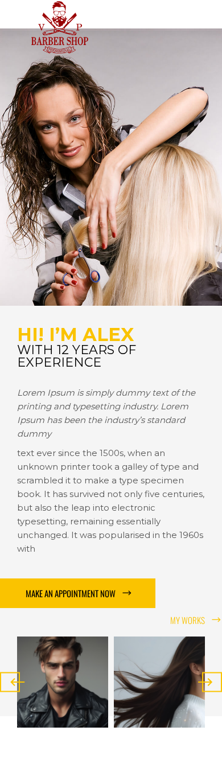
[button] (77, 593)
